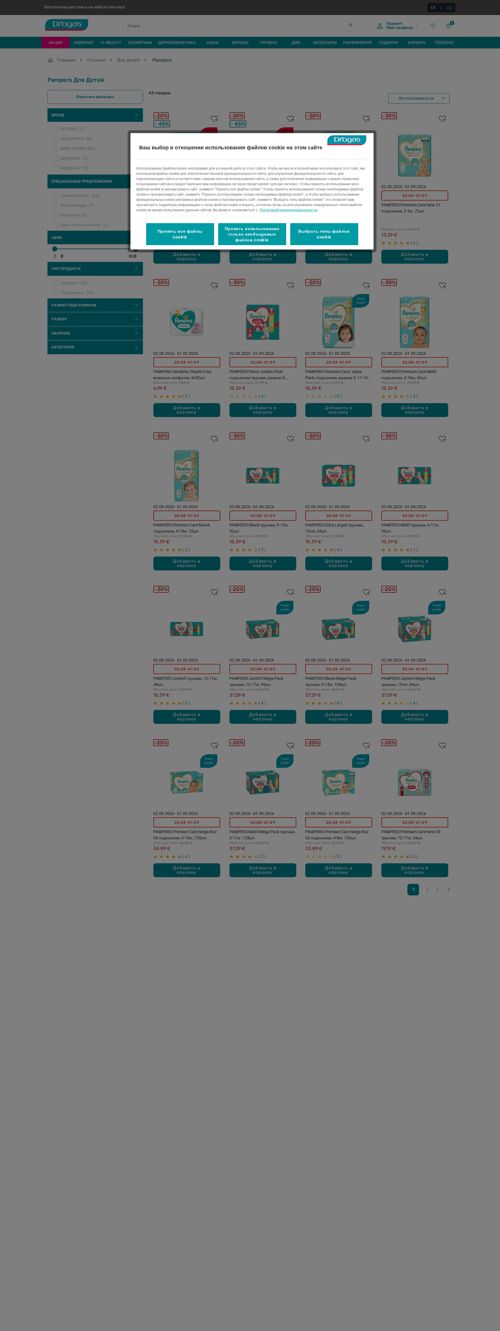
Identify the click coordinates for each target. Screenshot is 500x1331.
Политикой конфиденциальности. (289, 209)
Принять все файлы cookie (180, 234)
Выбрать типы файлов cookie (324, 234)
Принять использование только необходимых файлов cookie (252, 234)
